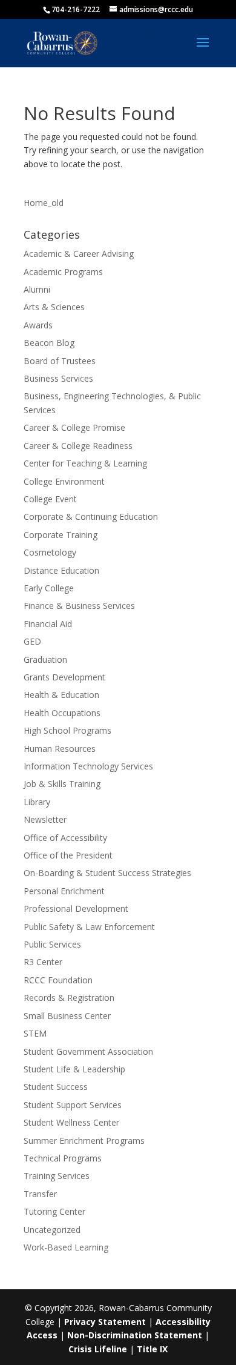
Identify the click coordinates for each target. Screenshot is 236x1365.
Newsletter (45, 819)
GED (32, 641)
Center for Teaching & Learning (85, 463)
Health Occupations (62, 713)
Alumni (37, 289)
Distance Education (61, 570)
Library (37, 802)
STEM (35, 1033)
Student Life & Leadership (74, 1069)
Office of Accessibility (65, 837)
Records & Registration (69, 997)
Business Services (58, 378)
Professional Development (76, 908)
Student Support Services (73, 1105)
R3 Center (43, 962)
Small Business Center (67, 1015)
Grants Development (64, 677)
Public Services (52, 944)
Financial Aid (48, 623)
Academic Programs (63, 271)
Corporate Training (60, 534)
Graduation (45, 659)
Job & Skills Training (62, 783)
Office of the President (68, 855)
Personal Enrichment (64, 891)
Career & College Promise (74, 427)
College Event (50, 499)
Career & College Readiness (78, 445)
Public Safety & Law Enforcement (89, 926)
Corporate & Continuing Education (91, 516)
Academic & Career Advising (79, 253)
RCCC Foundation (58, 980)
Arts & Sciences (54, 307)
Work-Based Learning (66, 1247)
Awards (38, 325)
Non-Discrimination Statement (134, 1335)
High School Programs (67, 730)
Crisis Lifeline (97, 1349)
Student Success (56, 1086)
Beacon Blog (49, 342)
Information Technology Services (88, 766)
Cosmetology (50, 552)
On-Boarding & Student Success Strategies (107, 872)
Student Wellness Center (71, 1122)
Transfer (40, 1194)
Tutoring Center (54, 1211)
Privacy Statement (105, 1321)
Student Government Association (88, 1051)
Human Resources (60, 748)
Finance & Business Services (79, 605)
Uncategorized (52, 1229)
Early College (49, 588)
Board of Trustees (60, 361)
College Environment (64, 481)
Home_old (44, 202)
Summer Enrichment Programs (84, 1140)
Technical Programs (63, 1158)
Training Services (57, 1175)
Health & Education (61, 694)
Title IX (152, 1349)
